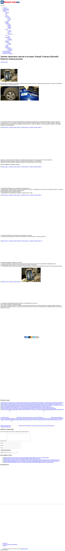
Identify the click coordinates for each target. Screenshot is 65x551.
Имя (2, 443)
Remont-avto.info (24, 548)
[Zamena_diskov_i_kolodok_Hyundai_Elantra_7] (11, 195)
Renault (7, 42)
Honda (7, 22)
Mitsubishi (8, 37)
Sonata (9, 27)
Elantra (9, 24)
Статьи (4, 11)
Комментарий (3, 440)
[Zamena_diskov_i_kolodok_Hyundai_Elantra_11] (11, 281)
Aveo (9, 18)
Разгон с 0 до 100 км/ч (8, 53)
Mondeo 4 (10, 34)
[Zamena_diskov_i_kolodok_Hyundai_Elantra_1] (10, 100)
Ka (8, 32)
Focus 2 (9, 30)
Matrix (9, 26)
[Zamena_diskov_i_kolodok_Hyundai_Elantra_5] (11, 166)
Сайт (2, 447)
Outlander (10, 39)
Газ (6, 14)
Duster (9, 43)
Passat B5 (10, 48)
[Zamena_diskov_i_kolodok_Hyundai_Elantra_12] (31, 281)
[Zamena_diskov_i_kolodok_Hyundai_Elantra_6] (31, 166)
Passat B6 (10, 50)
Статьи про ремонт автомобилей (10, 544)
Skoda (7, 45)
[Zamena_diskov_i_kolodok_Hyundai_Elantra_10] (31, 240)
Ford (6, 29)
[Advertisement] (33, 72)
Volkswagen (8, 47)
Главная (4, 7)
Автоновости (6, 8)
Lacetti (9, 19)
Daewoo (7, 21)
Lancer (9, 38)
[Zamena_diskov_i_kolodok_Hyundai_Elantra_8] (31, 195)
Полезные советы (7, 52)
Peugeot (7, 40)
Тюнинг (7, 12)
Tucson (9, 28)
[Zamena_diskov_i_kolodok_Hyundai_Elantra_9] (11, 240)
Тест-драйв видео (7, 51)
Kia (6, 35)
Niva (9, 20)
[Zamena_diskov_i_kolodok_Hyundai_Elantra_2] (29, 100)
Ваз (6, 13)
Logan (9, 44)
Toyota (7, 46)
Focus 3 (9, 31)
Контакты (5, 543)
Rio (9, 36)
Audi (7, 15)
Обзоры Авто (6, 10)
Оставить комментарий (6, 426)
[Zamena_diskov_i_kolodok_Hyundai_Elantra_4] (31, 127)
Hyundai (7, 23)
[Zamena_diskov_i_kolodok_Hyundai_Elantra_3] (11, 127)
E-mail (2, 445)
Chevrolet (8, 16)
